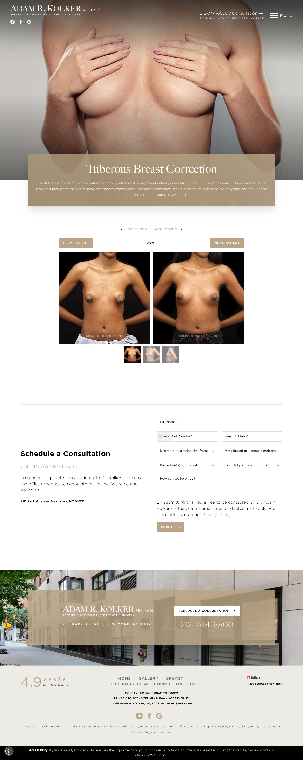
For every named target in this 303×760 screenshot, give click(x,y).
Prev (75, 243)
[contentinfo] (151, 706)
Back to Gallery (136, 229)
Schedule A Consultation (204, 610)
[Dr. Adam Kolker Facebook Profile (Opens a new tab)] (21, 23)
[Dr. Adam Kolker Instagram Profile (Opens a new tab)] (12, 23)
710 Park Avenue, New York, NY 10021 (232, 18)
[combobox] (164, 436)
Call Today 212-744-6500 (50, 467)
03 (192, 684)
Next (227, 243)
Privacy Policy (216, 515)
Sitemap (147, 698)
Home (124, 679)
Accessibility (178, 698)
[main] (151, 113)
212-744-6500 (214, 13)
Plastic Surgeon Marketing (264, 684)
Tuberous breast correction (146, 684)
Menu (286, 16)
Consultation (244, 13)
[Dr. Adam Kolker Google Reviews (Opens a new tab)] (29, 23)
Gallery (148, 679)
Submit (167, 527)
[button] (281, 15)
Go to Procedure (166, 229)
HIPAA (160, 698)
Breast (174, 679)
